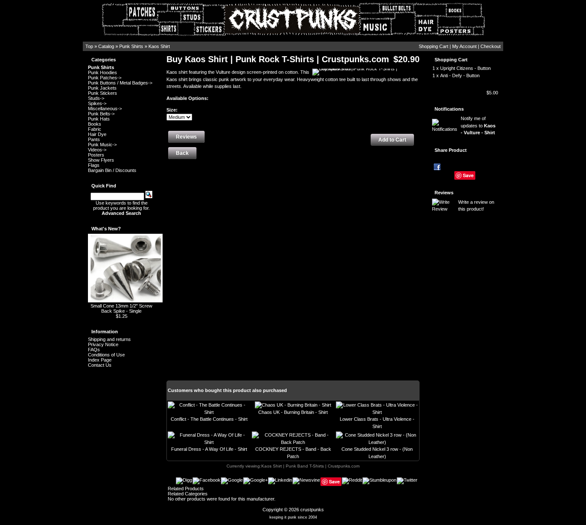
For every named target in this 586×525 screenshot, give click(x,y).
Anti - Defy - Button (460, 75)
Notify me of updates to (478, 125)
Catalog (106, 46)
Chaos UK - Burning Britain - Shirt (293, 412)
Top (89, 46)
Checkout (490, 46)
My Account (464, 46)
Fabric (94, 129)
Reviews (444, 192)
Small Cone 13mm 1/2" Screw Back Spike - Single (121, 308)
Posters (96, 154)
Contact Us (100, 365)
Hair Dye (97, 134)
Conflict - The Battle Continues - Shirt (209, 419)
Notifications (449, 109)
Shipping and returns (109, 339)
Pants (94, 139)
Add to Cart (392, 140)
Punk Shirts (131, 46)
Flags (94, 165)
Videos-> (97, 149)
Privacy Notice (103, 344)
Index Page (100, 359)
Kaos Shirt (159, 46)
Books (94, 124)
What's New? (106, 228)
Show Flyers (101, 160)
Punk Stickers (102, 93)
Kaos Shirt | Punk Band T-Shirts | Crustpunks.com (310, 466)
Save (468, 175)
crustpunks (312, 509)
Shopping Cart (433, 46)
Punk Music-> (102, 144)
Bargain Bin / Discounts (112, 170)
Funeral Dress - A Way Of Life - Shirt (209, 449)
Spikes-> (97, 103)
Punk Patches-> (104, 77)
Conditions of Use (106, 354)
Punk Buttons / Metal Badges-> (120, 82)
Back (182, 153)
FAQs (94, 349)
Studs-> (96, 98)
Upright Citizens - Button (465, 68)
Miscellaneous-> (105, 108)
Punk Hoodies (102, 72)
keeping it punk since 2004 (293, 517)
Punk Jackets (102, 88)
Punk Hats (99, 118)
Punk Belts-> (101, 113)
